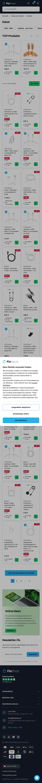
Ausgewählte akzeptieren (21, 407)
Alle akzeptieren (21, 420)
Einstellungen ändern (21, 414)
